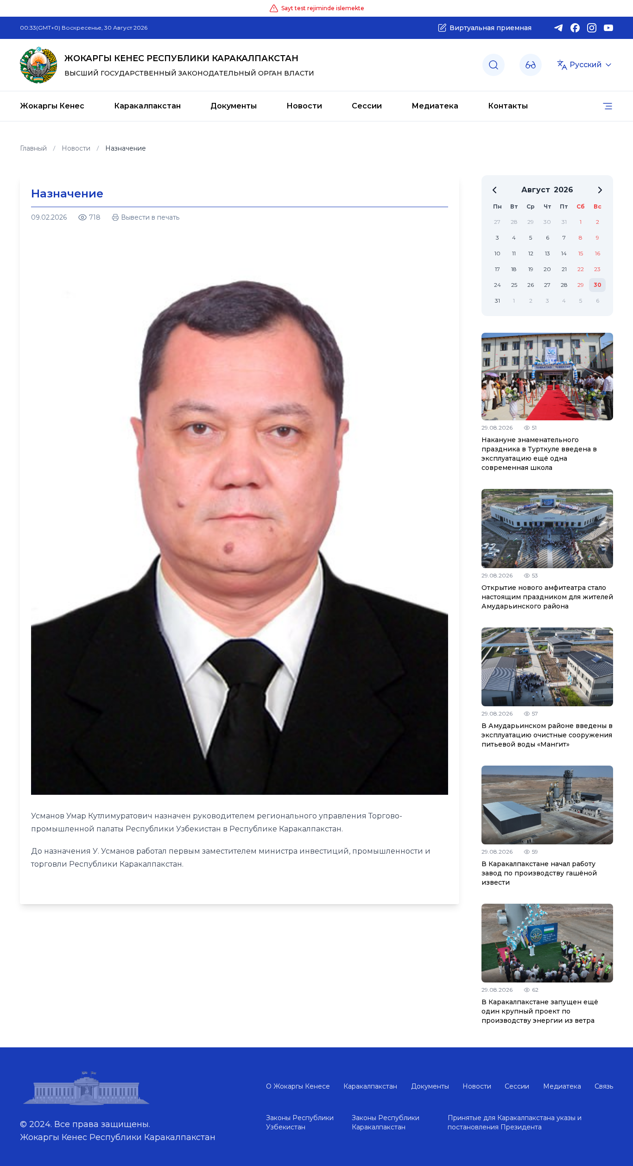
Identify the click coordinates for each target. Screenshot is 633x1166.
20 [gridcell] (547, 269)
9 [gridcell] (597, 237)
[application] (547, 245)
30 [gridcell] (547, 221)
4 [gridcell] (514, 237)
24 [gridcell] (497, 284)
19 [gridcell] (530, 269)
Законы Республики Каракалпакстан (385, 1122)
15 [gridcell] (580, 253)
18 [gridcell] (514, 269)
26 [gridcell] (530, 284)
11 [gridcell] (514, 253)
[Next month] (600, 190)
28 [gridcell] (514, 221)
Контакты (508, 105)
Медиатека (434, 105)
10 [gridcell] (497, 253)
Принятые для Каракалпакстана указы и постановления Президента (515, 1122)
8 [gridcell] (580, 237)
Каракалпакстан (147, 105)
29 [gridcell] (530, 221)
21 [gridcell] (564, 269)
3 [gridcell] (497, 237)
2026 (563, 189)
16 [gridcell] (597, 253)
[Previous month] (494, 190)
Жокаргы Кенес (52, 105)
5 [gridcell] (530, 237)
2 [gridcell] (597, 221)
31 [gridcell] (564, 221)
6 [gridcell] (547, 237)
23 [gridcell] (597, 269)
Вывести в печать (150, 217)
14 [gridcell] (564, 253)
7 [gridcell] (564, 237)
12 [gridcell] (530, 253)
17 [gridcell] (497, 269)
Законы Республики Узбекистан (300, 1122)
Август (535, 189)
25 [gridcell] (514, 284)
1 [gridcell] (581, 221)
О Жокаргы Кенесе (298, 1086)
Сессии (367, 105)
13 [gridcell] (547, 253)
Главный (33, 148)
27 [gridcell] (497, 221)
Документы (233, 105)
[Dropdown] (530, 65)
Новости (304, 105)
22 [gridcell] (580, 269)
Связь (604, 1086)
